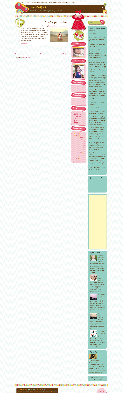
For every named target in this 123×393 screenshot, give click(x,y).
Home (23, 2)
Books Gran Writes (54, 2)
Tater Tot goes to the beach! (56, 22)
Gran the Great (38, 7)
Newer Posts (19, 54)
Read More (24, 43)
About (73, 2)
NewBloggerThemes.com (45, 391)
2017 (77, 135)
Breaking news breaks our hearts (101, 257)
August (81, 137)
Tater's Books (78, 114)
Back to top (101, 391)
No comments (64, 26)
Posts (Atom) (27, 58)
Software (76, 124)
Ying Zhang (26, 391)
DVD (75, 118)
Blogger (101, 379)
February (82, 155)
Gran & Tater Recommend (34, 2)
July (81, 152)
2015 (77, 161)
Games (76, 122)
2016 (77, 159)
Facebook (54, 391)
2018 (77, 133)
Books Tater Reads (65, 2)
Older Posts (65, 54)
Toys (75, 120)
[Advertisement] (98, 222)
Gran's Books (78, 116)
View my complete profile (96, 372)
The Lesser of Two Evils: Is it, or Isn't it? (101, 333)
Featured (44, 2)
